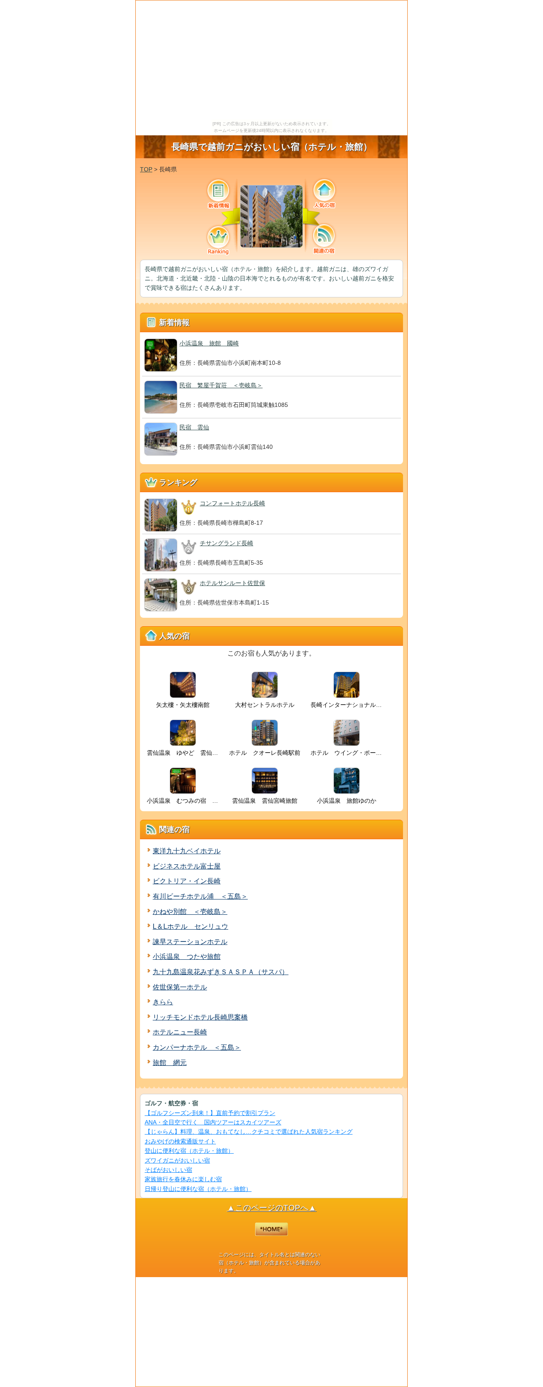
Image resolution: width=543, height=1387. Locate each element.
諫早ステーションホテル (190, 941)
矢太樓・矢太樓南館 (183, 704)
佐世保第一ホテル (180, 987)
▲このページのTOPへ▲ (271, 1207)
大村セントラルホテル (264, 704)
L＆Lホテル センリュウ (190, 926)
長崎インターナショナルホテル (348, 704)
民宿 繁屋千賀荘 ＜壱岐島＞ (221, 385)
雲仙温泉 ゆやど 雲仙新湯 (184, 752)
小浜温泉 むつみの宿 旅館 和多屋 (184, 800)
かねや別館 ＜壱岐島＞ (190, 911)
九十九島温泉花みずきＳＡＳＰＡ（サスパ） (220, 971)
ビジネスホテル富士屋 (187, 866)
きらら (163, 1002)
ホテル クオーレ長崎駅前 (264, 752)
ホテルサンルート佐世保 (232, 583)
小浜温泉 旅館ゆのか (346, 800)
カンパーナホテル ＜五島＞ (197, 1047)
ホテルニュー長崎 (180, 1032)
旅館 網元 (170, 1062)
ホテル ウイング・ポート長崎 (348, 752)
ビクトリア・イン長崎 (187, 881)
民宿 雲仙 (194, 427)
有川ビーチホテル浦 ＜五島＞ (200, 896)
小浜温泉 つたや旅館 (187, 956)
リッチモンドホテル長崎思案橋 (200, 1017)
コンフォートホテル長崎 (232, 503)
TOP (146, 169)
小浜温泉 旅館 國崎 (209, 343)
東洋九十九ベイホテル (187, 851)
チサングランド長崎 (226, 543)
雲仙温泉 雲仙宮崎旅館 (264, 800)
